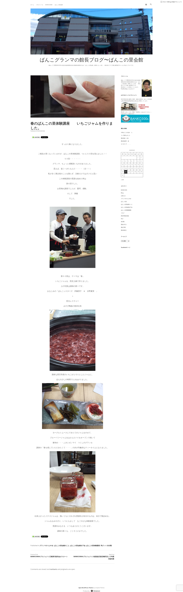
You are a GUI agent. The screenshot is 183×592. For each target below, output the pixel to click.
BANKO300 (124, 190)
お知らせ (123, 196)
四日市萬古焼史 (125, 216)
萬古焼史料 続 (125, 141)
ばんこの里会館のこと (61, 545)
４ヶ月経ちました (125, 135)
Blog (122, 193)
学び (102, 545)
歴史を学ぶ (124, 224)
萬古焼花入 (124, 230)
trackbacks (53, 569)
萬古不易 (123, 227)
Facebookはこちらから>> (127, 89)
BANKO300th (48, 5)
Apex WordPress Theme (86, 588)
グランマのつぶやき (46, 545)
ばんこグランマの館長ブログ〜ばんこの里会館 (91, 60)
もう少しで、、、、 (126, 144)
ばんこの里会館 (59, 5)
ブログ (122, 213)
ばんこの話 (124, 201)
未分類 (109, 545)
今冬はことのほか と (126, 132)
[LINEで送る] (36, 137)
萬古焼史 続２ (125, 138)
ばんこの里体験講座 (93, 545)
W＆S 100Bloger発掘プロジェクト (172, 2)
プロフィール (39, 5)
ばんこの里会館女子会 (77, 545)
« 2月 (122, 179)
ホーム (32, 5)
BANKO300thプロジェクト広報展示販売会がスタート (49, 556)
